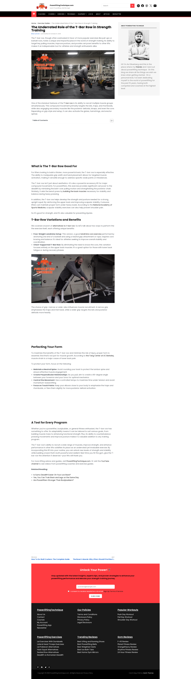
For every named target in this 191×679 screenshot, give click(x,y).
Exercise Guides (44, 23)
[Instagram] (49, 667)
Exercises (61, 14)
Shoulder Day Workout (127, 620)
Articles (107, 14)
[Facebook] (41, 667)
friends (139, 67)
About (98, 14)
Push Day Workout (126, 614)
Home (33, 23)
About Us (41, 614)
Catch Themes (148, 673)
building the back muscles (74, 191)
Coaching (41, 14)
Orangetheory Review (127, 647)
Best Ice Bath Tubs (85, 649)
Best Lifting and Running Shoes (90, 641)
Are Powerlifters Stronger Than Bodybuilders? (53, 480)
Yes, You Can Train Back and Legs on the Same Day (56, 477)
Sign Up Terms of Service (113, 591)
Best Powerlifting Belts (87, 644)
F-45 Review (123, 641)
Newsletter (117, 14)
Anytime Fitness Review (128, 649)
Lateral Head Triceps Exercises (50, 644)
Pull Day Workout (125, 617)
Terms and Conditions (87, 614)
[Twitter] (45, 667)
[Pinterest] (38, 667)
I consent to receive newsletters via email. (96, 591)
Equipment (81, 14)
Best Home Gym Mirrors (87, 652)
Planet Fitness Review (127, 644)
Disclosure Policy (84, 617)
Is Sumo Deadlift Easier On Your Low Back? (52, 474)
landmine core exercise (91, 234)
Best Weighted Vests (86, 647)
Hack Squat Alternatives (47, 649)
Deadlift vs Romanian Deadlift (50, 655)
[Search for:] (118, 5)
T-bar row (68, 103)
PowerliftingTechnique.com (62, 5)
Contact (40, 617)
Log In (90, 14)
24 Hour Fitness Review (128, 652)
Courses (51, 14)
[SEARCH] (132, 6)
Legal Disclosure (84, 622)
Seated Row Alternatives (48, 652)
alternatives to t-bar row (64, 226)
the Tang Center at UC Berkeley (100, 355)
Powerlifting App (44, 625)
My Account (42, 622)
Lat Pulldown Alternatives (48, 647)
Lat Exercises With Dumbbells (50, 641)
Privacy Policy (83, 620)
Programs (71, 14)
